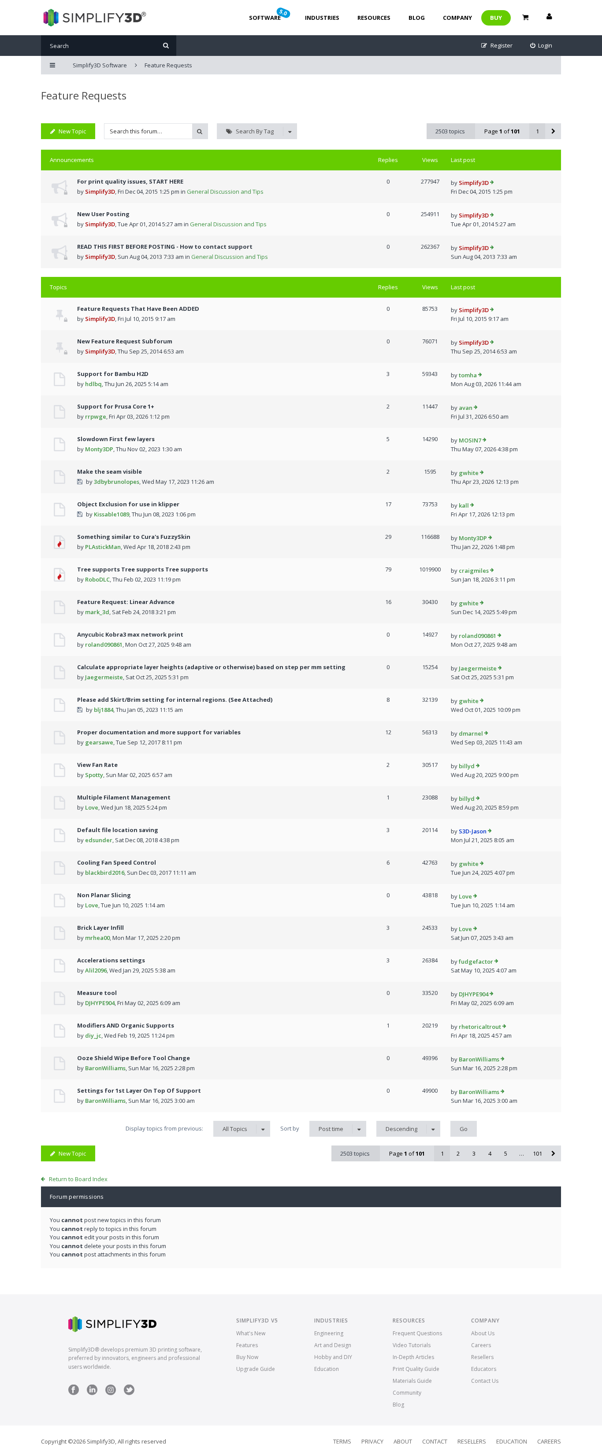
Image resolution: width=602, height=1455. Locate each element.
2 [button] (458, 1153)
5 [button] (505, 1153)
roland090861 (104, 644)
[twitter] (129, 1393)
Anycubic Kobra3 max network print (130, 634)
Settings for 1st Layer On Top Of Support (139, 1090)
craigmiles (474, 571)
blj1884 (103, 710)
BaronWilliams (105, 1068)
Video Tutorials (412, 1345)
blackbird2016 (104, 873)
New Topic (72, 131)
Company (457, 18)
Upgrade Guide (255, 1369)
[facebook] (73, 1393)
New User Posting (103, 214)
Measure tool (97, 993)
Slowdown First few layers (116, 439)
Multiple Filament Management (124, 797)
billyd (467, 766)
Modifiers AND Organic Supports (125, 1025)
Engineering (328, 1333)
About (403, 1441)
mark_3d (97, 612)
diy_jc (93, 1035)
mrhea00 (97, 938)
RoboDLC (97, 579)
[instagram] (110, 1393)
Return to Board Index (78, 1179)
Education (326, 1369)
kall (464, 505)
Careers (481, 1345)
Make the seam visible (109, 471)
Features (247, 1345)
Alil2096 (96, 970)
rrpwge (95, 416)
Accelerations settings (111, 960)
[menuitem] (541, 45)
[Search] (166, 45)
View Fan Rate (97, 765)
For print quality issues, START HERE (130, 181)
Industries (322, 18)
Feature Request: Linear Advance (126, 602)
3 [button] (474, 1153)
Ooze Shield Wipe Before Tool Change (133, 1058)
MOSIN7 (470, 440)
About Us (482, 1333)
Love (91, 807)
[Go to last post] (492, 183)
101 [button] (537, 1153)
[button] (553, 131)
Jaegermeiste (104, 677)
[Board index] (93, 17)
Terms (342, 1441)
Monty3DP (99, 449)
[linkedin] (92, 1393)
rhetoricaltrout (480, 1027)
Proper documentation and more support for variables (159, 732)
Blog (417, 18)
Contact (434, 1441)
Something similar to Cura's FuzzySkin (133, 537)
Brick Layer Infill (100, 928)
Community (407, 1392)
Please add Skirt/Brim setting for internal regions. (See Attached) (174, 700)
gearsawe (99, 742)
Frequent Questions (417, 1333)
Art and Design (332, 1345)
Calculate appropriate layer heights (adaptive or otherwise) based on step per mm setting (211, 667)
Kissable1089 (111, 514)
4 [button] (489, 1153)
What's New (250, 1333)
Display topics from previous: (186, 1128)
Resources (373, 18)
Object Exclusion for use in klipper (128, 504)
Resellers (482, 1357)
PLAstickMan (103, 547)
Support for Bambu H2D (113, 374)
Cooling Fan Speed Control (116, 862)
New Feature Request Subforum (124, 341)
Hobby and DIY (333, 1357)
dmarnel (471, 733)
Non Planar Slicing (104, 895)
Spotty (94, 775)
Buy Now (247, 1357)
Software (269, 14)
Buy (496, 18)
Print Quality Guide (416, 1369)
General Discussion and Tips (225, 191)
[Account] (549, 17)
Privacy (372, 1441)
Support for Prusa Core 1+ (115, 406)
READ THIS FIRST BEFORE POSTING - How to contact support (165, 246)
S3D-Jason (473, 831)
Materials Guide (412, 1381)
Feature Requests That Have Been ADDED (138, 309)
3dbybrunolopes (116, 482)
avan (465, 408)
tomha (468, 375)
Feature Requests (83, 95)
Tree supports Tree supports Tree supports (142, 569)
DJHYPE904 (100, 1003)
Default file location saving (117, 830)
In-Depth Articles (413, 1357)
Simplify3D (100, 191)
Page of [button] (502, 131)
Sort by (311, 1128)
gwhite (469, 473)
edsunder (98, 840)
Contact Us (484, 1381)
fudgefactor (476, 961)
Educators (483, 1369)
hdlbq (93, 384)
